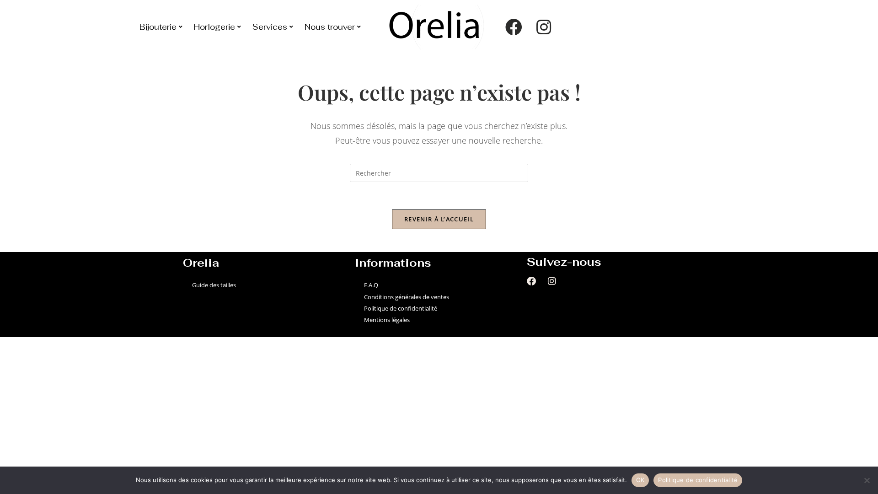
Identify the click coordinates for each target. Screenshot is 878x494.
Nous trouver (330, 27)
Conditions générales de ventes (406, 297)
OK (640, 479)
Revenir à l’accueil (439, 219)
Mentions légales (387, 320)
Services (269, 27)
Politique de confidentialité (400, 308)
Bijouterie (158, 27)
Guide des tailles (214, 285)
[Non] (866, 480)
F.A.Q (371, 285)
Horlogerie (214, 27)
